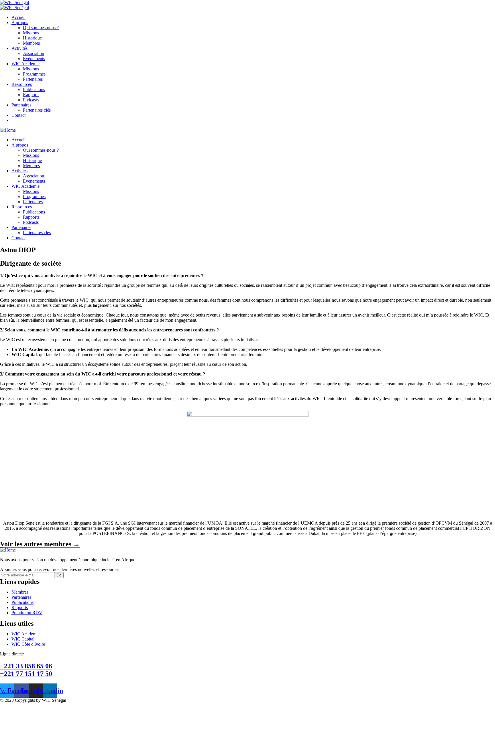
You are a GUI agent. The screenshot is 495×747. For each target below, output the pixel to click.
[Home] (8, 130)
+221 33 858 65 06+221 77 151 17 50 (26, 669)
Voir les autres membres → (40, 544)
